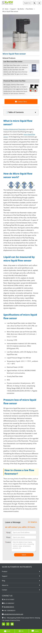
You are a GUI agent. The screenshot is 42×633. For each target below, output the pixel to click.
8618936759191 (9, 607)
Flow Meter (29, 9)
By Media (21, 9)
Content (6, 542)
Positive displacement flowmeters (14, 129)
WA (22, 631)
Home (6, 9)
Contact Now (22, 101)
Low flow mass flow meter (12, 61)
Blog (3, 581)
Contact (4, 590)
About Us (5, 585)
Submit (24, 555)
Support (13, 9)
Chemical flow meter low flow (14, 81)
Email (8, 532)
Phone (8, 537)
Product (4, 571)
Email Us (34, 522)
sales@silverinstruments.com (13, 614)
